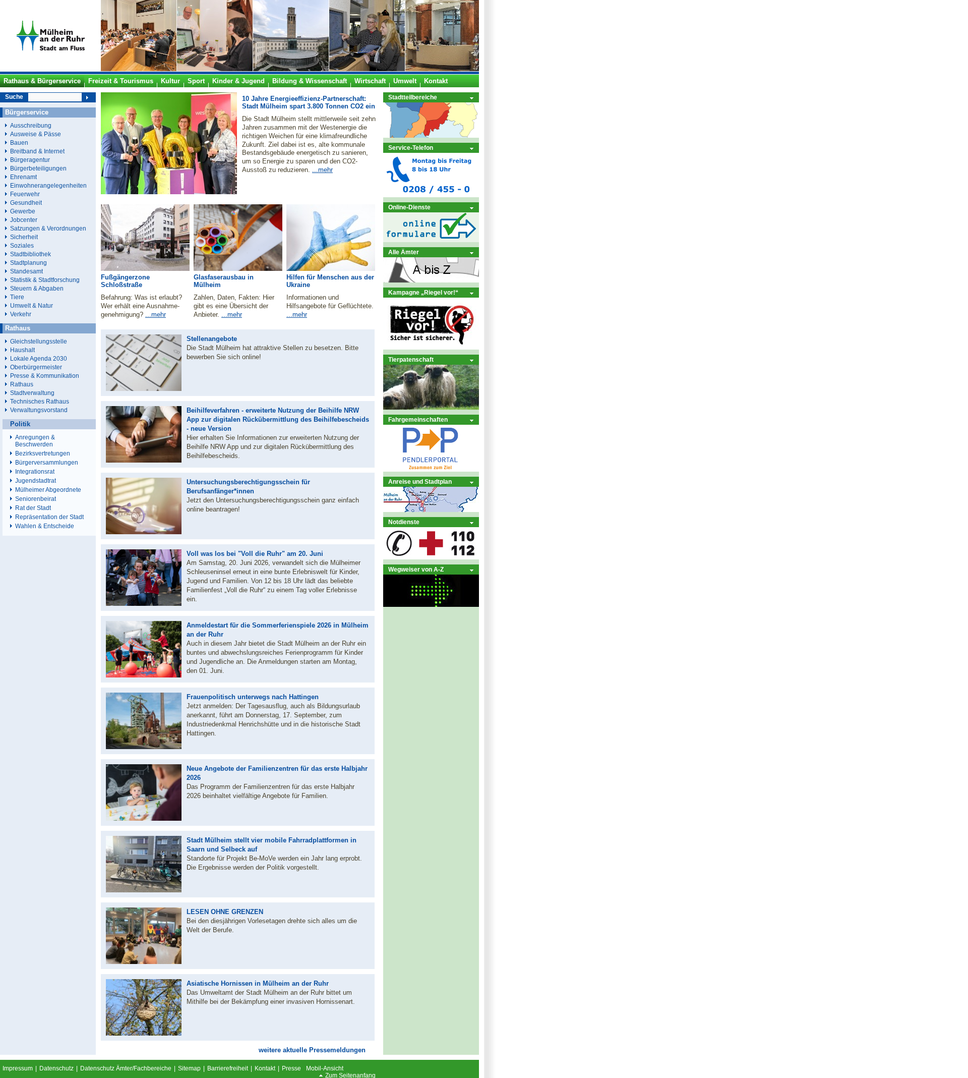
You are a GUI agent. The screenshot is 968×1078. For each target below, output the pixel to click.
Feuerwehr (25, 194)
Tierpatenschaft (411, 359)
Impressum (18, 1068)
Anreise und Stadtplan (420, 481)
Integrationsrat (34, 471)
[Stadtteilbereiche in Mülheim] (431, 135)
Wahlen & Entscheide (44, 526)
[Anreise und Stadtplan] (431, 510)
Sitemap (189, 1068)
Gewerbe (22, 211)
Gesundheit (26, 202)
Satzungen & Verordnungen (48, 228)
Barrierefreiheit (227, 1068)
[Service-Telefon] (431, 195)
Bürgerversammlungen (46, 462)
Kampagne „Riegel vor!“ (423, 292)
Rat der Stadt (33, 508)
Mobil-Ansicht (324, 1068)
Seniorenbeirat (35, 498)
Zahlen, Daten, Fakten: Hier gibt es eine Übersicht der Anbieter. (234, 306)
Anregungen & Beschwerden (35, 441)
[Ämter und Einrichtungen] (431, 280)
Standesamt (26, 271)
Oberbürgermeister (36, 367)
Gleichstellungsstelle (38, 341)
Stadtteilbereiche (412, 97)
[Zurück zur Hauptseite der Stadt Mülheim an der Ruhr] (50, 69)
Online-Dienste (409, 207)
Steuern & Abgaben (37, 288)
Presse (291, 1068)
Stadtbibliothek (30, 254)
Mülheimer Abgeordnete (48, 489)
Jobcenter (23, 219)
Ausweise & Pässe (35, 134)
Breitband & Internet (37, 151)
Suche (14, 96)
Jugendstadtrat (35, 480)
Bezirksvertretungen (42, 453)
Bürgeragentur (30, 159)
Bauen (19, 142)
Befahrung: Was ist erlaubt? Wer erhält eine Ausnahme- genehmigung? (141, 306)
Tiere (17, 297)
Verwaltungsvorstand (39, 410)
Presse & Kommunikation (44, 375)
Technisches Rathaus (39, 401)
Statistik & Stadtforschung (45, 279)
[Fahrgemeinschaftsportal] (431, 469)
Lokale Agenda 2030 (38, 358)
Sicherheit (24, 237)
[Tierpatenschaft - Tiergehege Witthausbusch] (431, 407)
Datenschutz (56, 1068)
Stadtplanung (28, 262)
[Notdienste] (431, 557)
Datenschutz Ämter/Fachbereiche (125, 1068)
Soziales (22, 245)
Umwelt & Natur (31, 305)
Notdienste (403, 522)
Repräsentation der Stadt (49, 517)
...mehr (322, 170)
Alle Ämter (403, 252)
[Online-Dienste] (431, 240)
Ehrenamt (23, 177)
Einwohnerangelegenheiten (48, 185)
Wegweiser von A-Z (416, 569)
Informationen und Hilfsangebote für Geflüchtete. (330, 302)
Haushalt (22, 350)
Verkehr (20, 314)
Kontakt (265, 1068)
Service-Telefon (410, 147)
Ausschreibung (30, 125)
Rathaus (21, 384)
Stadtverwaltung (32, 392)
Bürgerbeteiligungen (38, 168)
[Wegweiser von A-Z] (431, 604)
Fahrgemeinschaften (418, 419)
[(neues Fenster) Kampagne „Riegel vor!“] (431, 347)
